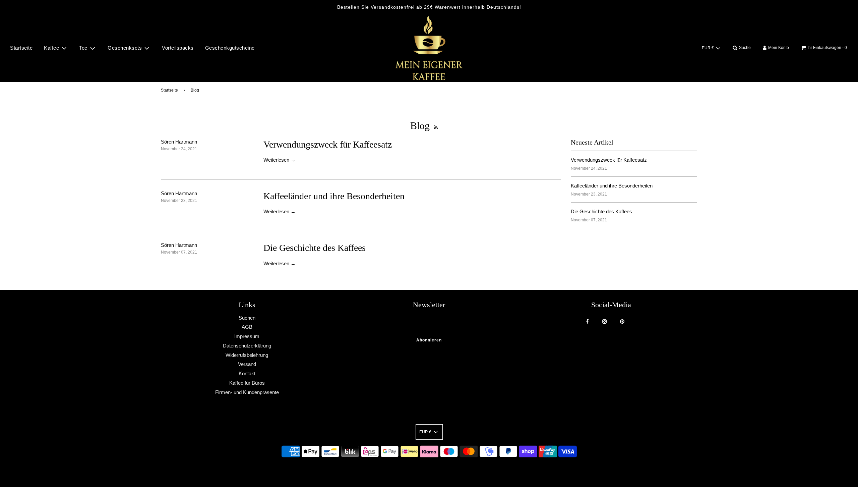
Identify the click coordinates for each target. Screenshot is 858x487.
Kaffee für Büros (247, 383)
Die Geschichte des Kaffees (314, 247)
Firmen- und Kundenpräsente (247, 392)
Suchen (247, 318)
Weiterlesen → (279, 160)
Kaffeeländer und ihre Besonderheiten (334, 196)
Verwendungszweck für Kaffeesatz (327, 144)
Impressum (246, 336)
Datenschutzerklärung (247, 345)
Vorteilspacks (178, 48)
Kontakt (247, 373)
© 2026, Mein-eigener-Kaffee (420, 470)
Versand (247, 364)
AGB (247, 327)
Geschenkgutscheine (230, 48)
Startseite (21, 48)
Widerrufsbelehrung (247, 355)
